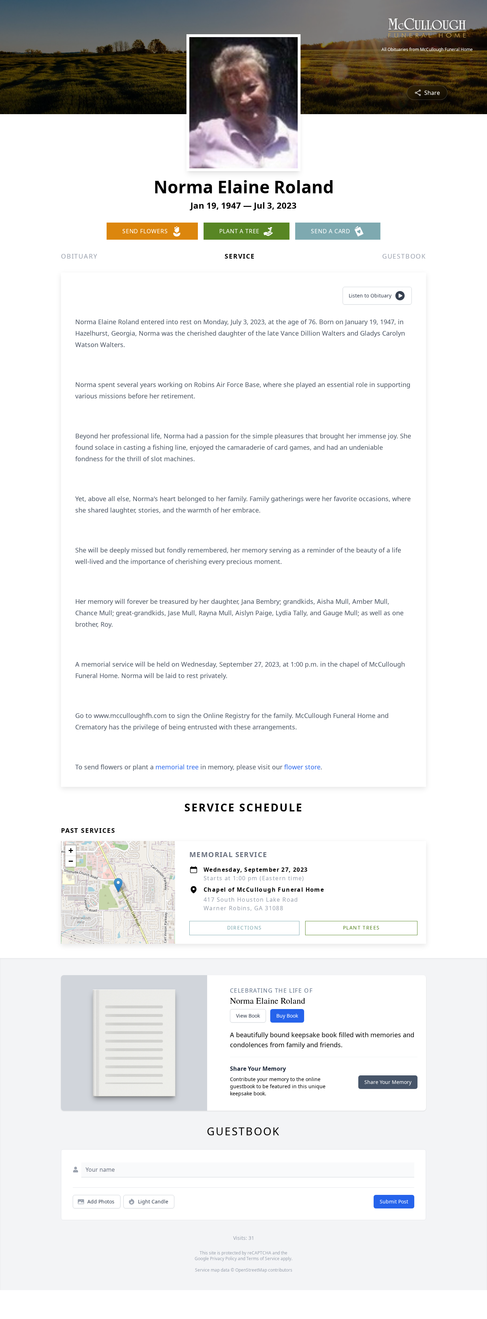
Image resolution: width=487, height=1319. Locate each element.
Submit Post (394, 1201)
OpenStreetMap (251, 1270)
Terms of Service (263, 1259)
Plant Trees (361, 927)
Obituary (79, 256)
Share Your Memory (387, 1082)
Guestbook (404, 256)
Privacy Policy (223, 1259)
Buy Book (287, 1015)
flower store (302, 767)
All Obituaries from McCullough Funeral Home (427, 49)
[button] (118, 885)
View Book (248, 1015)
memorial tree (177, 767)
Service (240, 256)
